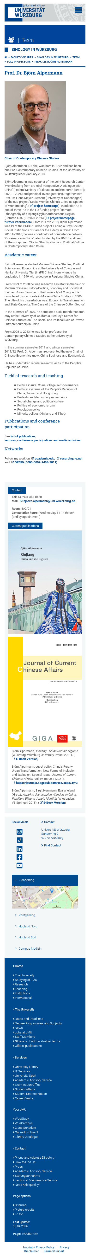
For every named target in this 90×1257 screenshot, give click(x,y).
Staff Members (25, 1036)
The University (24, 975)
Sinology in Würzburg (34, 50)
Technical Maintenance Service (36, 1180)
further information (18, 222)
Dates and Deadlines (29, 1019)
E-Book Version (26, 759)
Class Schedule (25, 1127)
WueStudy (22, 1118)
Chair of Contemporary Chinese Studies (32, 158)
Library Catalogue (26, 1137)
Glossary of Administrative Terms (37, 1041)
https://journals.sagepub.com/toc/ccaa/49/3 (47, 783)
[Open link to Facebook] (17, 857)
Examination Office (28, 1084)
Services (21, 1057)
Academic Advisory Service (33, 1080)
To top (19, 1214)
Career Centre (24, 1098)
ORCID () (36, 462)
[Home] (6, 57)
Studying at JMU (26, 980)
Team (76, 57)
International (23, 998)
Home (19, 966)
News (19, 1028)
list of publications (23, 436)
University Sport (25, 1075)
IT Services (22, 1071)
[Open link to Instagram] (17, 832)
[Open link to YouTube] (17, 865)
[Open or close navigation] (78, 10)
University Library (26, 1067)
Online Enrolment (26, 1132)
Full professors (19, 61)
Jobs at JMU (23, 1032)
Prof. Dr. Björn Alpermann (53, 61)
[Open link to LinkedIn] (17, 849)
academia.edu (44, 458)
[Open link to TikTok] (17, 840)
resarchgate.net (71, 458)
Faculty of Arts (22, 57)
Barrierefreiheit (54, 1251)
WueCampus (24, 1123)
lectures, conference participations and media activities (43, 440)
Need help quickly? (27, 1185)
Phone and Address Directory (34, 1157)
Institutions (22, 993)
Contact (49, 822)
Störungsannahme (27, 1175)
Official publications (28, 1046)
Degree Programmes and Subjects (38, 1023)
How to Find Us (25, 1162)
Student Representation (31, 1094)
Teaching (21, 989)
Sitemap (20, 1205)
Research (21, 984)
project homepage (46, 206)
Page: (17, 1234)
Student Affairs (25, 1089)
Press (19, 1166)
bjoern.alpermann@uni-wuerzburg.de (49, 501)
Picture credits (25, 1209)
